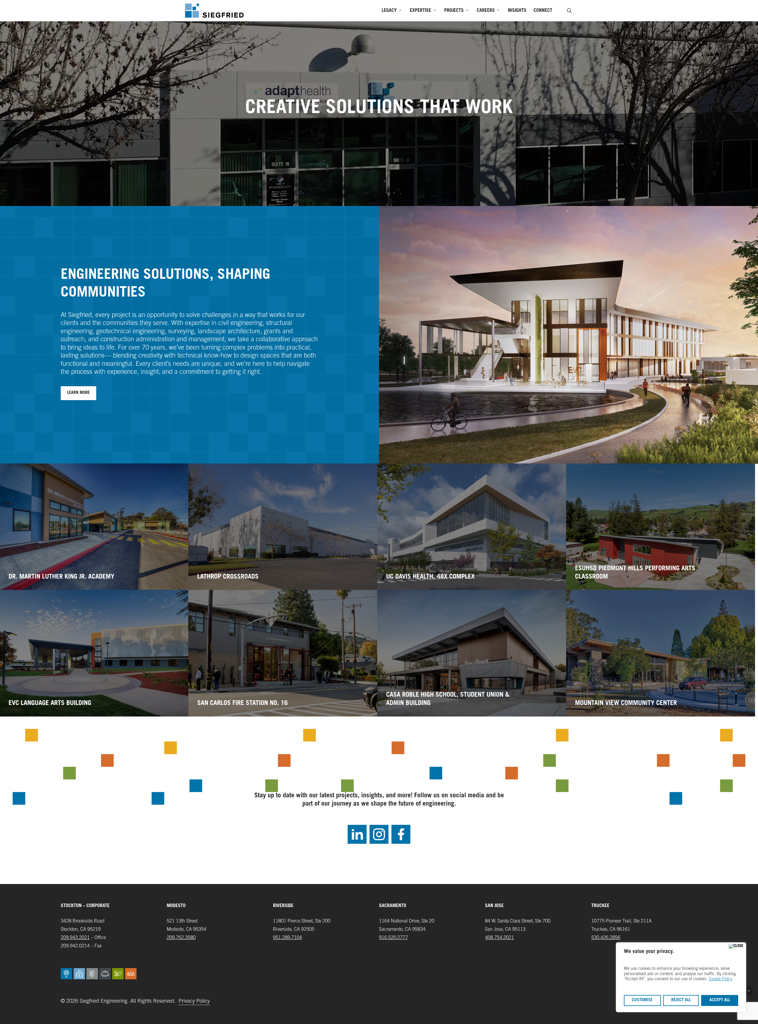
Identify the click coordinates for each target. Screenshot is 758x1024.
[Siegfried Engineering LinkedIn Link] (357, 842)
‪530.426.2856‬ (605, 938)
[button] (78, 393)
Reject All (681, 1000)
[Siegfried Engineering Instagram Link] (379, 842)
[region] (681, 977)
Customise (642, 1000)
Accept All (719, 1000)
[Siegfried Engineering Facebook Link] (400, 842)
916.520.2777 (393, 938)
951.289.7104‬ (287, 938)
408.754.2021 (499, 938)
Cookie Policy (720, 979)
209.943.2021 (75, 938)
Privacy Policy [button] (194, 1001)
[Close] (736, 946)
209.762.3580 (181, 938)
